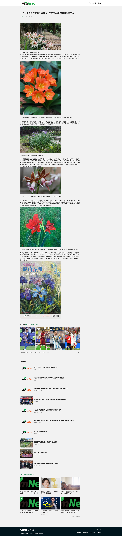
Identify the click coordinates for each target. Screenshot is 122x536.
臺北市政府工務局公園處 (31, 324)
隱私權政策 (85, 532)
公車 (48, 352)
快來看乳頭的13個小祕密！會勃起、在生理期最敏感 (69, 492)
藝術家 (22, 352)
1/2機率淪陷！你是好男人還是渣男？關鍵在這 (49, 512)
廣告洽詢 (92, 532)
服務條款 (79, 532)
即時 (23, 7)
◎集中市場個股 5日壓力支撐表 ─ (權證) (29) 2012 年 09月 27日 (29, 492)
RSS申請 (94, 3)
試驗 (27, 352)
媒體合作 (99, 532)
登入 (99, 3)
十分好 (22, 16)
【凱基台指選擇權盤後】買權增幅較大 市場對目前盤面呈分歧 (29, 512)
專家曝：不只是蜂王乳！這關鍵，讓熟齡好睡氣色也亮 (50, 492)
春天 (36, 352)
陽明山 (31, 352)
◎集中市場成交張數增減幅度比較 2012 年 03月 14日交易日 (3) (70, 512)
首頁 (21, 7)
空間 (40, 352)
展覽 (44, 352)
